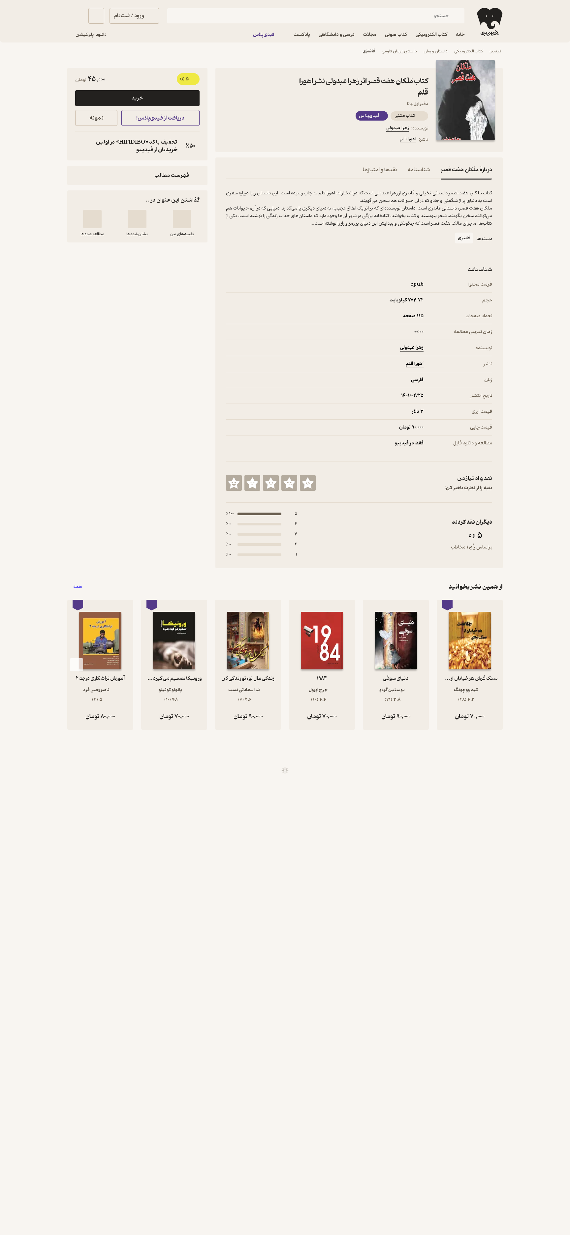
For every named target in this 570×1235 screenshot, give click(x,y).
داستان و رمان (436, 51)
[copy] (81, 146)
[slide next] (76, 664)
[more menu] (230, 140)
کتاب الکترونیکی (468, 51)
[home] (489, 22)
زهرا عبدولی (397, 128)
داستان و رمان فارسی (399, 51)
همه (77, 587)
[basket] (96, 16)
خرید (137, 98)
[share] (277, 140)
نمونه (96, 118)
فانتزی (369, 51)
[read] (92, 219)
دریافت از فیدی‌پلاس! (160, 118)
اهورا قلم (408, 139)
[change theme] (75, 16)
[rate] (308, 483)
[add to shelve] (182, 219)
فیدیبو (495, 51)
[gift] (261, 140)
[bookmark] (245, 140)
